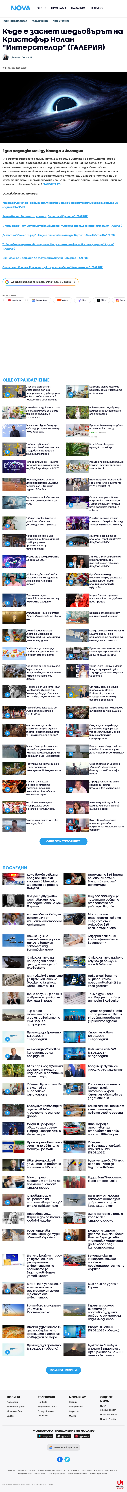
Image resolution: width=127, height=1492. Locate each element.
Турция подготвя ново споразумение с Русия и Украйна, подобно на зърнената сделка (106, 1016)
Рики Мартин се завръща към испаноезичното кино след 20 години (105, 410)
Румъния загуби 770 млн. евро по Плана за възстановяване (106, 1164)
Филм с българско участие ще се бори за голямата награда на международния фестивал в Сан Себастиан (43, 751)
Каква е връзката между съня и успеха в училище (104, 614)
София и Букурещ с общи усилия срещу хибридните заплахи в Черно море (44, 1129)
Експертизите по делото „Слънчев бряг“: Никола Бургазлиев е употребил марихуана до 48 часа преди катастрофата (106, 1239)
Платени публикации (98, 1473)
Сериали (74, 1411)
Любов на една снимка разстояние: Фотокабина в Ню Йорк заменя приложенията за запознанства (42, 542)
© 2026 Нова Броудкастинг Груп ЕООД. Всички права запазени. (27, 1484)
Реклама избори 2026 (26, 1470)
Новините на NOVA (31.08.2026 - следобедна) (102, 1052)
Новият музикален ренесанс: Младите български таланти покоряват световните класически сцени (40, 788)
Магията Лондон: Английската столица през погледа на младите (42, 598)
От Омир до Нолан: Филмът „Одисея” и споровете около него (43, 616)
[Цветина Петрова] (5, 57)
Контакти (98, 1470)
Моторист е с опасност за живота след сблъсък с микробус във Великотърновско (104, 921)
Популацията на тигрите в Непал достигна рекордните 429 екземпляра (43, 767)
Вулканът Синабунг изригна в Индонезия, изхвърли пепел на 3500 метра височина (105, 1350)
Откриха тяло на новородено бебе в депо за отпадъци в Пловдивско (42, 962)
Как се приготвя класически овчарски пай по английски (106, 709)
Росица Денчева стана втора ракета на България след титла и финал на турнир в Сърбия (42, 484)
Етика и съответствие (77, 1473)
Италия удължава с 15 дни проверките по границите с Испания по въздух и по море (44, 1332)
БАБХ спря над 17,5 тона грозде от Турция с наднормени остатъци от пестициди (45, 1071)
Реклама (11, 1470)
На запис (78, 8)
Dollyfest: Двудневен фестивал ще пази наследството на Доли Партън (45, 901)
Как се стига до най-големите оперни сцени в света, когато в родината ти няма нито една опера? (42, 730)
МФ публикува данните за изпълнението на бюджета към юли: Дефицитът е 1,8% (45, 981)
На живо (96, 8)
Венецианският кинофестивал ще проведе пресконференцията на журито (106, 1262)
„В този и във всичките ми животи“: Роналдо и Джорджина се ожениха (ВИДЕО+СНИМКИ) (105, 561)
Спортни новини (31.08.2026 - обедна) (103, 1328)
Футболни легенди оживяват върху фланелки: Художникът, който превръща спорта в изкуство (105, 581)
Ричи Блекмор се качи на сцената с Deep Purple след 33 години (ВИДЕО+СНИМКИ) (106, 521)
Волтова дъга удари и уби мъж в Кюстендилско (44, 1309)
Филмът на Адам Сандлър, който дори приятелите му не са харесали (43, 428)
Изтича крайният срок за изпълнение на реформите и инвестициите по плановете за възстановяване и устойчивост (44, 1266)
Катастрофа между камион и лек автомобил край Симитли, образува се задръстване (105, 1091)
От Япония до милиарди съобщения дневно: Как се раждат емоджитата (42, 651)
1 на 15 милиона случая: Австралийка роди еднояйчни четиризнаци (40, 805)
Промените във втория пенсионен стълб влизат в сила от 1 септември (106, 879)
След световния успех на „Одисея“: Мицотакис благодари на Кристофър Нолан (104, 768)
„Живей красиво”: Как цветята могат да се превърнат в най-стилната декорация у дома (43, 635)
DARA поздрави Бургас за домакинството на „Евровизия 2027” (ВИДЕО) (41, 521)
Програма (58, 8)
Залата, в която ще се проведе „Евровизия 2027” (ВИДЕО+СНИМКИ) (105, 539)
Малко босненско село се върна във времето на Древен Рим (41, 710)
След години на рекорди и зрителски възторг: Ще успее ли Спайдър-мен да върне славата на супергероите (104, 732)
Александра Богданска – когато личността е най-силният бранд (104, 805)
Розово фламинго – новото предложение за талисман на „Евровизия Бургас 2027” (42, 465)
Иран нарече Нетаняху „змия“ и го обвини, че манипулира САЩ (44, 1146)
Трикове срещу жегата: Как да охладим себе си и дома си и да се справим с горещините (43, 412)
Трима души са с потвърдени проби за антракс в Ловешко (104, 997)
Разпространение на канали (49, 1470)
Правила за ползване (56, 1473)
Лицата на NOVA (47, 1406)
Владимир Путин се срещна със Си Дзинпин (105, 1067)
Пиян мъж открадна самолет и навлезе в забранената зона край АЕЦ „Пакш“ (104, 1200)
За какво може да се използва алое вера (101, 446)
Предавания (76, 1406)
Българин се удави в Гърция (103, 1285)
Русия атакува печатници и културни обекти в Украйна (44, 1234)
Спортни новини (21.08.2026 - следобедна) (100, 1036)
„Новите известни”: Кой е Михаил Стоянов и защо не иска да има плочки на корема (42, 579)
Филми (72, 1415)
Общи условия (111, 1470)
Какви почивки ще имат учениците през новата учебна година (106, 1109)
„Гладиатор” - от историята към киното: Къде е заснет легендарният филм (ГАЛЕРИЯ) (62, 225)
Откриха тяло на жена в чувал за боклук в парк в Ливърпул (105, 961)
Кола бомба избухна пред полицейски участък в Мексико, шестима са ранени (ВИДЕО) (42, 881)
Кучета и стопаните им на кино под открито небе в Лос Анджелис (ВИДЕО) (105, 651)
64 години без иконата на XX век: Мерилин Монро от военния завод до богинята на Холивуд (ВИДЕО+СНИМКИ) (43, 691)
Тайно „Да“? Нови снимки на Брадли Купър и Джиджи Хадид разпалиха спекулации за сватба (106, 671)
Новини (40, 8)
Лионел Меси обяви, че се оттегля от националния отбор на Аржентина (44, 919)
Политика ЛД (40, 1473)
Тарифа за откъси (71, 1470)
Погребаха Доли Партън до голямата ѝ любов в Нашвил (44, 1217)
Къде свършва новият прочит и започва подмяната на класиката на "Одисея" (106, 825)
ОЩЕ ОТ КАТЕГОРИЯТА (63, 841)
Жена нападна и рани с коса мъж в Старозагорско (105, 1217)
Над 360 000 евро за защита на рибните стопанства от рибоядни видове (103, 901)
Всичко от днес (15, 1406)
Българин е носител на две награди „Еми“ (42, 822)
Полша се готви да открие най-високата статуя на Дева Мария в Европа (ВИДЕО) (106, 749)
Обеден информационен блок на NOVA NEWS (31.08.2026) (104, 1147)
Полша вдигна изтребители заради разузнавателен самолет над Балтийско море (43, 942)
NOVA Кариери (108, 1414)
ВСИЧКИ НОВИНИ (63, 1370)
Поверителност (25, 1473)
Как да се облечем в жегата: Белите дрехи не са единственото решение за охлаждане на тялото (106, 635)
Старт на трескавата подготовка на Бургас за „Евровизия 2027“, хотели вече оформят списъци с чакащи (104, 504)
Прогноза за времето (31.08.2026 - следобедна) (44, 1036)
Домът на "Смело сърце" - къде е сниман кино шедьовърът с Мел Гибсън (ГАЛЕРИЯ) (58, 235)
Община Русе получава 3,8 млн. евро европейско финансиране (44, 1089)
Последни (12, 1402)
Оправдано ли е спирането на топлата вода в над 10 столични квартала (44, 1200)
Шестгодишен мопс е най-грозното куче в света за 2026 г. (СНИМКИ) (105, 482)
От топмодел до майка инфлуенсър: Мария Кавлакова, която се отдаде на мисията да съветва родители (103, 693)
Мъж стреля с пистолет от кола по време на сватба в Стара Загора (44, 1182)
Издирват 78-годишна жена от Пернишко (105, 1179)
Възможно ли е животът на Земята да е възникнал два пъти (42, 500)
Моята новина (15, 1411)
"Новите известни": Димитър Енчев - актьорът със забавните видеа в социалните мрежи (42, 449)
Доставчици (86, 1470)
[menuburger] (4, 7)
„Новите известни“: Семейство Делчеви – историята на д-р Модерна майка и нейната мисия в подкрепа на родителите (43, 393)
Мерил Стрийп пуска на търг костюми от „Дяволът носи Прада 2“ (106, 598)
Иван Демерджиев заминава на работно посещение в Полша (44, 1164)
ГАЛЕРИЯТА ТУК (51, 184)
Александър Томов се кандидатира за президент (43, 1052)
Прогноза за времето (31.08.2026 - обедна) (44, 1346)
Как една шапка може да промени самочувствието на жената (105, 389)
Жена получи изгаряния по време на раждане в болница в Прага (44, 997)
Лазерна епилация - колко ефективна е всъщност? (103, 939)
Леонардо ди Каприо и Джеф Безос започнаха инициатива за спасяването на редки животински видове (43, 672)
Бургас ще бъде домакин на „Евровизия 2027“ (42, 558)
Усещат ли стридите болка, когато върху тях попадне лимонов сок (106, 465)
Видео (10, 1415)
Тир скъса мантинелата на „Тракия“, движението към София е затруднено (43, 1017)
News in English (108, 1419)
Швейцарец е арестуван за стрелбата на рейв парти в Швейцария (103, 1129)
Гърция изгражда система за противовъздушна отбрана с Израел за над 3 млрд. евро (104, 1312)
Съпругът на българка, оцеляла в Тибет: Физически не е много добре (44, 1111)
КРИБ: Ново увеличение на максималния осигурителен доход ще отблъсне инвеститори (44, 1290)
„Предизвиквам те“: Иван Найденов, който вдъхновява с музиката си (105, 784)
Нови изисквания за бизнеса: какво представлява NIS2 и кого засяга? (104, 981)
